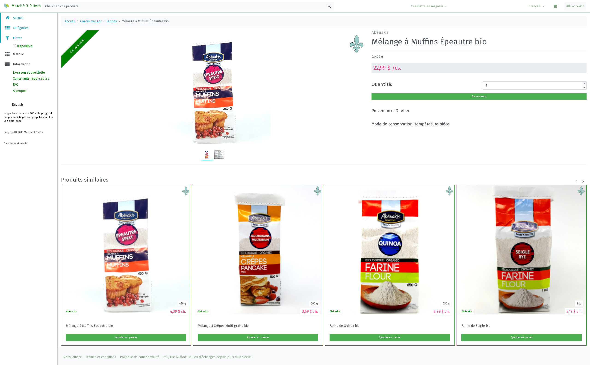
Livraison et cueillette (29, 73)
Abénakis (71, 311)
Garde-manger (91, 21)
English (17, 105)
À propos (20, 91)
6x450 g (377, 56)
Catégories (20, 28)
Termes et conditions (101, 357)
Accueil (18, 18)
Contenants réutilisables (31, 79)
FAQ (15, 85)
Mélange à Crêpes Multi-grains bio (223, 326)
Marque (18, 54)
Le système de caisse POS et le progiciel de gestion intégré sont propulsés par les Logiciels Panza (28, 117)
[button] (429, 6)
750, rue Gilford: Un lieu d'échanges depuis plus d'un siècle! (207, 357)
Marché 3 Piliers (25, 6)
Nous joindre (72, 357)
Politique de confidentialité (139, 357)
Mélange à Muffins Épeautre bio (89, 326)
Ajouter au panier (126, 337)
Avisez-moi (479, 96)
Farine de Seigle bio (475, 326)
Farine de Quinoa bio (345, 326)
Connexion (577, 6)
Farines (111, 21)
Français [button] (535, 6)
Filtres (17, 38)
